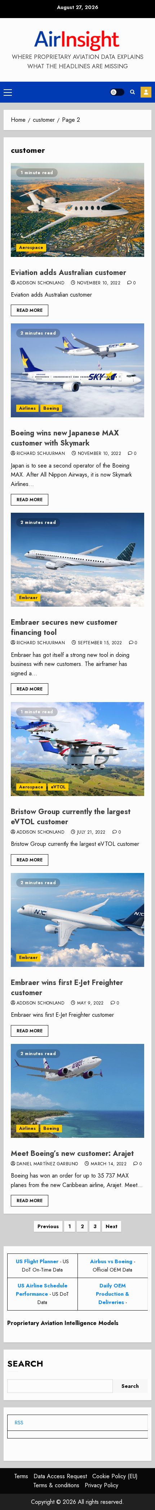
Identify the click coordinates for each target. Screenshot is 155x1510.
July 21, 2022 (91, 832)
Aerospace (31, 247)
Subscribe (146, 92)
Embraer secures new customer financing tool (64, 627)
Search (25, 1363)
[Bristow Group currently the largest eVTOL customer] (77, 749)
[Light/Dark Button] (117, 92)
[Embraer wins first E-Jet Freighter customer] (77, 920)
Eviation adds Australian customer (68, 272)
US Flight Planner (37, 1261)
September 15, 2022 (100, 643)
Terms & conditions (56, 1485)
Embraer (28, 597)
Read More (30, 310)
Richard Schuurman (41, 454)
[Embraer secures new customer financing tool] (77, 560)
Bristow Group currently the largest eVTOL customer (70, 816)
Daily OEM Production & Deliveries (112, 1294)
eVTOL (58, 787)
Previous (48, 1226)
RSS (19, 1422)
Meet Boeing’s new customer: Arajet (72, 1153)
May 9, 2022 (90, 1003)
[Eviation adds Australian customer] (77, 210)
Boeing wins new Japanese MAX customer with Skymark (65, 438)
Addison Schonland (40, 283)
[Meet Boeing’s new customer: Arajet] (77, 1091)
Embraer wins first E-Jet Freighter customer (67, 987)
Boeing (51, 408)
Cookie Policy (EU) (115, 1476)
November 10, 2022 (98, 283)
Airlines (27, 408)
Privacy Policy (101, 1485)
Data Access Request (60, 1476)
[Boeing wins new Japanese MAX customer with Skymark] (77, 370)
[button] (8, 92)
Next (112, 1226)
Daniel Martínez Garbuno (47, 1164)
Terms (21, 1476)
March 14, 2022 (109, 1164)
